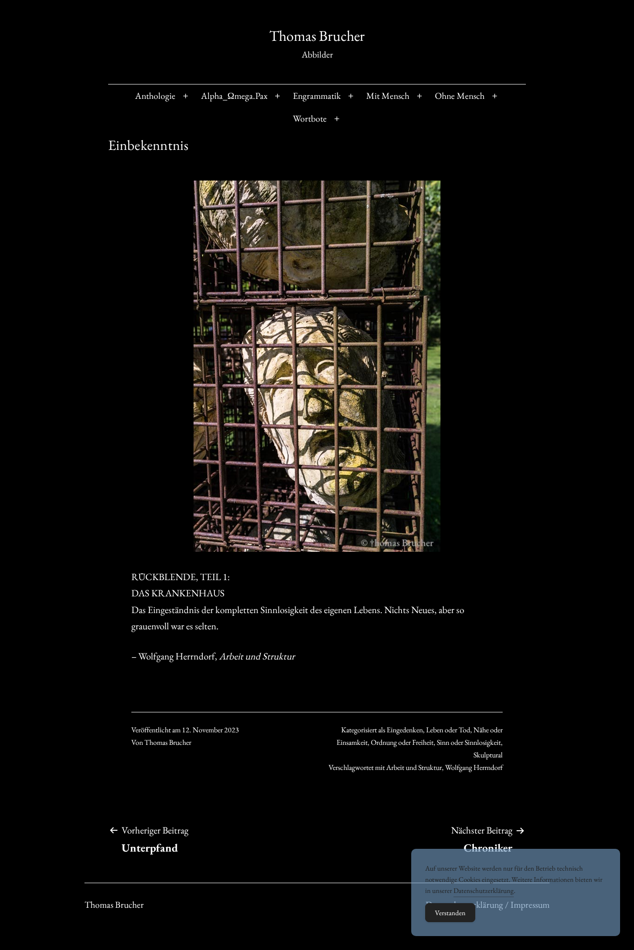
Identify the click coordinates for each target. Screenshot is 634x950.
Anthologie (155, 96)
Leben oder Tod (448, 730)
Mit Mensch (387, 96)
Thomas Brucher (317, 35)
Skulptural (488, 755)
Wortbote (310, 118)
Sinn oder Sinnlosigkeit (469, 742)
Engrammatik (317, 96)
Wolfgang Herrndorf (474, 767)
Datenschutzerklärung (483, 890)
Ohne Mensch (460, 96)
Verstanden (450, 912)
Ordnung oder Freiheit (402, 742)
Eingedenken (405, 730)
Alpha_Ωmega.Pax (234, 96)
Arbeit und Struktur (414, 767)
